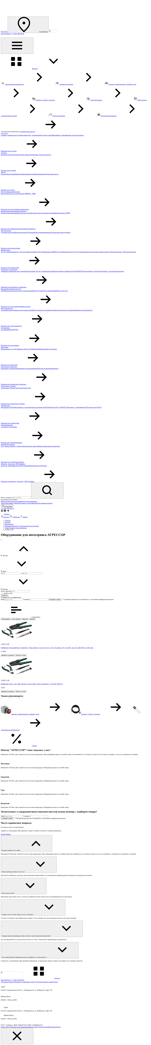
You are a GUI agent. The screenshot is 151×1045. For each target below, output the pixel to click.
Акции (50, 503)
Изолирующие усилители (91, 271)
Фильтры (55, 368)
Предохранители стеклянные (65, 310)
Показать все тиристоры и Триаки (13, 404)
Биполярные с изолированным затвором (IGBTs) (31, 407)
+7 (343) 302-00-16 (17, 34)
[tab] (28, 84)
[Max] (2, 36)
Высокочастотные (11, 291)
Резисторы (4, 347)
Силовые (4, 427)
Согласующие (12, 427)
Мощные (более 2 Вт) (24, 349)
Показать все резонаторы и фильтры (13, 384)
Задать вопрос (6, 834)
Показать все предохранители (11, 326)
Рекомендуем (6, 619)
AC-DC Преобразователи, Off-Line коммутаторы (18, 252)
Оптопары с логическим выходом (112, 271)
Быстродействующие (8, 174)
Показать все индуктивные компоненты (15, 209)
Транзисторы (5, 405)
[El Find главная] (4, 32)
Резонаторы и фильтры (9, 367)
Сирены (81, 135)
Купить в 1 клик (21, 655)
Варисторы (42, 446)
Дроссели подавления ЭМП (18, 193)
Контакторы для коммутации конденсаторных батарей (36, 213)
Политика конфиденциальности (49, 1027)
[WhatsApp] (5, 36)
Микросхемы (5, 250)
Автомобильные (6, 310)
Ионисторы (38, 232)
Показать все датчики (8, 170)
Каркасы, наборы (7, 466)
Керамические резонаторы (42, 368)
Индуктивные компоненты (10, 192)
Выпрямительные (29, 174)
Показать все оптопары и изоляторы (13, 287)
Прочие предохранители (83, 310)
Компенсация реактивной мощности (14, 211)
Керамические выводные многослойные (56, 232)
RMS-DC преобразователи (62, 252)
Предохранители (7, 308)
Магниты (16, 466)
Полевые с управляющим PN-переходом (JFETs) (84, 407)
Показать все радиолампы (10, 345)
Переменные (42, 349)
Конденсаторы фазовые (9, 213)
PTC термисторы (19, 446)
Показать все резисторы (9, 365)
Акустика (4, 133)
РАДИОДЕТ (14, 330)
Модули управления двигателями (44, 291)
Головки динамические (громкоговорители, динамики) (20, 135)
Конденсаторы (6, 231)
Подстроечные (52, 349)
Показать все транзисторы (10, 423)
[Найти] (47, 490)
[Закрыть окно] (17, 1036)
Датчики (4, 153)
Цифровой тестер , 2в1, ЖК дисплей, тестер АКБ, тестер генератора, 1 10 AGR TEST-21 (32, 684)
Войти (7, 514)
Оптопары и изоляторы (9, 269)
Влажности (5, 155)
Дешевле (25, 619)
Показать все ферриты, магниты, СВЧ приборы (17, 481)
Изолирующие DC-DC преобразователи (39, 271)
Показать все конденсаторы (10, 248)
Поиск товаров (6, 497)
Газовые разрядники (53, 446)
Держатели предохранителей (22, 310)
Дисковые (30, 232)
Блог (56, 982)
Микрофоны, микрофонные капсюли (65, 135)
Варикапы (19, 174)
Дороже (32, 619)
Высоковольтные (41, 174)
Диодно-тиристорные (25, 291)
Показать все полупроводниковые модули (15, 306)
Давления (15, 155)
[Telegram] (8, 36)
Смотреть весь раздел (27, 131)
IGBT (3, 291)
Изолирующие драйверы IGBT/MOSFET (68, 271)
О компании (43, 503)
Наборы (35, 349)
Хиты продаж (16, 619)
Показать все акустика (9, 151)
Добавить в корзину (8, 655)
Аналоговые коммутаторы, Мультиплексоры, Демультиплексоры (113, 252)
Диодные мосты (52, 174)
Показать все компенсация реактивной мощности (18, 229)
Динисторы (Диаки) (8, 388)
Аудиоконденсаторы (8, 232)
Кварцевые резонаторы (25, 368)
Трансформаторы (7, 425)
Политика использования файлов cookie (24, 1027)
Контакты (35, 503)
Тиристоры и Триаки (8, 386)
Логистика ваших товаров (10, 503)
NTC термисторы (7, 446)
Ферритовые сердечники (38, 466)
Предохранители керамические (44, 310)
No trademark (5, 330)
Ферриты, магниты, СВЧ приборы (13, 464)
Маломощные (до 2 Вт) (9, 349)
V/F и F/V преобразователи (80, 252)
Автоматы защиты (31, 446)
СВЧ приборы (24, 466)
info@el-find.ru (6, 34)
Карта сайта (5, 1027)
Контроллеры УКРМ (62, 213)
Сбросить (4, 595)
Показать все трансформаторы (11, 442)
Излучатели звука (46, 135)
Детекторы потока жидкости (41, 155)
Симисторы (19, 388)
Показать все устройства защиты (12, 462)
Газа (10, 155)
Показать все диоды (8, 190)
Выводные (4, 193)
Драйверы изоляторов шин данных (13, 271)
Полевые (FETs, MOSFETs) (58, 407)
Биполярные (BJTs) (7, 407)
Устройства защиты (7, 444)
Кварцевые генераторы (9, 368)
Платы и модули (62, 291)
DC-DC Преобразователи (44, 252)
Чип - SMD (32, 193)
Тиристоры (27, 388)
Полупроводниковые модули (11, 289)
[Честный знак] (53, 32)
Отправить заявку (55, 599)
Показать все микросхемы (10, 268)
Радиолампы (5, 328)
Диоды (3, 172)
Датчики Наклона (24, 155)
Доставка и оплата (25, 503)
